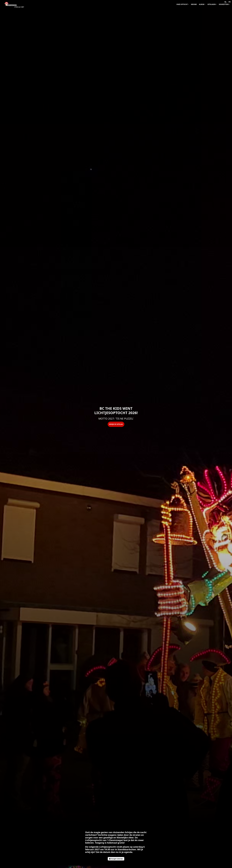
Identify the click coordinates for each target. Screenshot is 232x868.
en (230, 2)
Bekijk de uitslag (116, 424)
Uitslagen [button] (211, 4)
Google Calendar (117, 859)
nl (225, 2)
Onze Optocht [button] (182, 4)
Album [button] (201, 4)
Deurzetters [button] (224, 4)
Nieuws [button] (194, 4)
